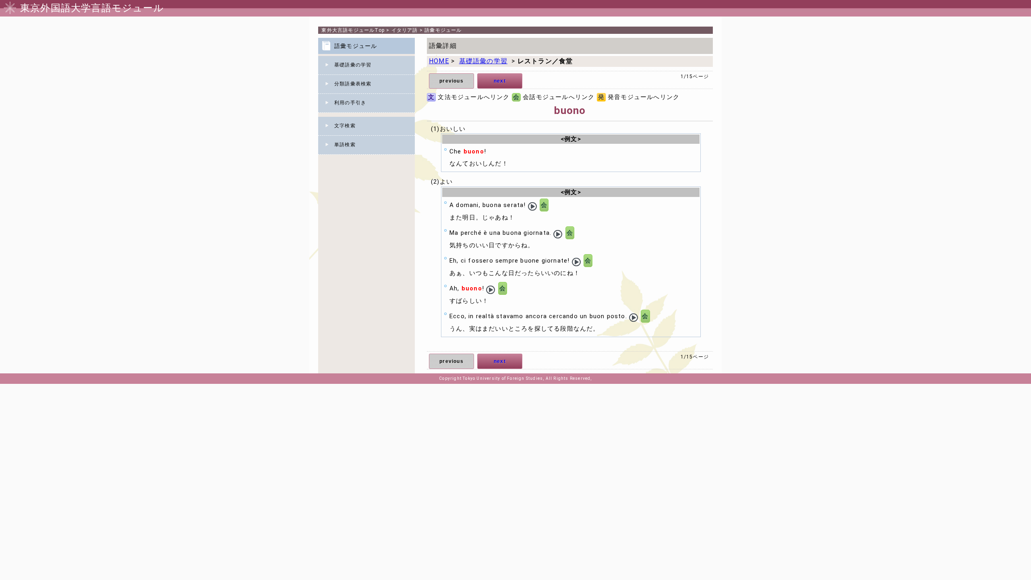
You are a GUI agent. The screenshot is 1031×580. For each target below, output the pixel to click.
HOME (439, 61)
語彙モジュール (443, 30)
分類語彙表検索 (352, 84)
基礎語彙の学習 (352, 65)
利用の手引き (350, 103)
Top (353, 30)
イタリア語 (404, 30)
